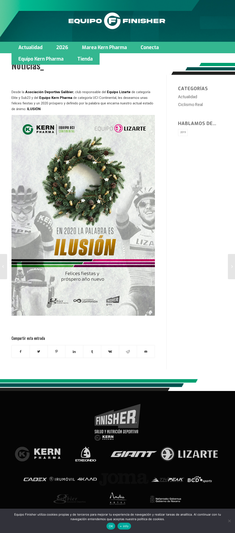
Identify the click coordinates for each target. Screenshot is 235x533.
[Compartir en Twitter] (39, 351)
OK (111, 526)
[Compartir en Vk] (110, 351)
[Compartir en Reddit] (128, 351)
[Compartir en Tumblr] (92, 351)
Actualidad (187, 96)
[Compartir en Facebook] (21, 351)
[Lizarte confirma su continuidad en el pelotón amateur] (231, 266)
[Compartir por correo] (146, 351)
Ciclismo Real (190, 104)
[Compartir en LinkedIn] (74, 351)
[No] (229, 521)
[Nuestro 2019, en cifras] (3, 266)
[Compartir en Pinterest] (56, 351)
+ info (124, 526)
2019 (183, 132)
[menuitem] (30, 47)
